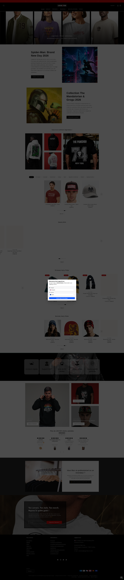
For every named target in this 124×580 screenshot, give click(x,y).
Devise (52, 292)
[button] (62, 290)
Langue (52, 287)
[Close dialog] (75, 280)
